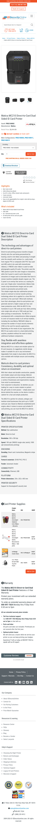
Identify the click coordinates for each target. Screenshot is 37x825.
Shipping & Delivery (9, 762)
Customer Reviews (29, 182)
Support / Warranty (8, 676)
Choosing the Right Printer (12, 753)
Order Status (7, 759)
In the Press (7, 708)
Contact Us (30, 676)
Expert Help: (18, 4)
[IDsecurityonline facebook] (20, 682)
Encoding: (5, 144)
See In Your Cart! (15, 134)
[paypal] (8, 785)
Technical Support (9, 768)
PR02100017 (29, 138)
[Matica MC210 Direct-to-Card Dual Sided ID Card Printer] (18, 68)
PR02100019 (5, 140)
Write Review (28, 180)
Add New (29, 655)
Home (11, 672)
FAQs (5, 727)
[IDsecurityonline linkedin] (16, 682)
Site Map (20, 676)
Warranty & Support (9, 774)
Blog (4, 733)
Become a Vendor (9, 736)
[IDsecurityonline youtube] (23, 682)
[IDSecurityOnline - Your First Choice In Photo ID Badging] (14, 18)
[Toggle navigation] (32, 16)
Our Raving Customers (10, 705)
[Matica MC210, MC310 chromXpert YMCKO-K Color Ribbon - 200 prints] (5, 520)
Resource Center (8, 724)
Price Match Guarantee (11, 711)
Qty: (2, 154)
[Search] (32, 25)
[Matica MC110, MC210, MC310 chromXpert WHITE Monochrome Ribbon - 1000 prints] (6, 538)
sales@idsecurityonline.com (19, 808)
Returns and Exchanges (11, 756)
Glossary (6, 730)
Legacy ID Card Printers (11, 771)
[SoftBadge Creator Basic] (5, 552)
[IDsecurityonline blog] (31, 682)
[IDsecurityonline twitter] (27, 682)
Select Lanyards (8, 739)
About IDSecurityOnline (11, 699)
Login (31, 30)
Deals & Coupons (18, 9)
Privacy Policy (21, 672)
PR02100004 (20, 138)
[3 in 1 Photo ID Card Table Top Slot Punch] (5, 562)
